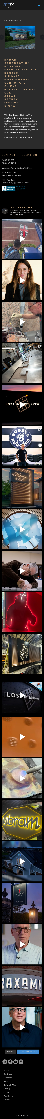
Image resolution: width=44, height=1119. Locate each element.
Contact (7, 1092)
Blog (6, 1081)
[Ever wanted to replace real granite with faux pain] (22, 322)
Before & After (10, 1085)
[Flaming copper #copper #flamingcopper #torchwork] (22, 778)
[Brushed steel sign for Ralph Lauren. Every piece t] (22, 363)
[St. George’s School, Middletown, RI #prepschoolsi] (22, 903)
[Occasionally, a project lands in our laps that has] (22, 280)
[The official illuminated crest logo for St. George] (22, 239)
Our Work (8, 1078)
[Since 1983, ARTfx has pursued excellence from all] (22, 571)
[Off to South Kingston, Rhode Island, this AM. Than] (22, 654)
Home (6, 1070)
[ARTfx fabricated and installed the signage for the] (22, 446)
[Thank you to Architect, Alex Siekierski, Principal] (22, 488)
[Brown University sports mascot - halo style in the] (22, 612)
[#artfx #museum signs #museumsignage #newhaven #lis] (22, 695)
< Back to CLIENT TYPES (18, 137)
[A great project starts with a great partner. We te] (22, 861)
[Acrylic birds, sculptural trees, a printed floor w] (22, 529)
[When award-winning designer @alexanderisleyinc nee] (22, 1027)
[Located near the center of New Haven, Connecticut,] (22, 405)
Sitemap (7, 1089)
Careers (7, 1099)
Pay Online (8, 1096)
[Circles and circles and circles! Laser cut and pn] (22, 737)
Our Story (8, 1074)
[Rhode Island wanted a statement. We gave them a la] (22, 944)
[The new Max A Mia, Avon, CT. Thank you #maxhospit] (22, 986)
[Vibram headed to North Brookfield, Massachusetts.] (22, 820)
